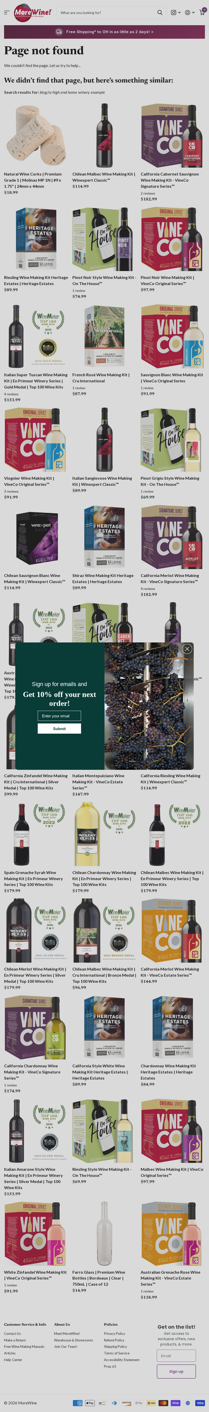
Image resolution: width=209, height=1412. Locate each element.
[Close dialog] (187, 648)
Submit (59, 729)
